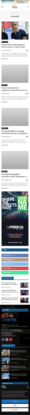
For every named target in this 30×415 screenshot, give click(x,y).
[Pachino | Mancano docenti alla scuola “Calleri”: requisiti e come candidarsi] (6, 368)
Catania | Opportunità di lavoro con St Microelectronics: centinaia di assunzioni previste (19, 374)
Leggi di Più (5, 58)
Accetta (15, 401)
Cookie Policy (14, 413)
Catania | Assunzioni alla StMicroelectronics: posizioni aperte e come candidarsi (19, 359)
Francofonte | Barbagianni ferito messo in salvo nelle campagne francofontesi (13, 46)
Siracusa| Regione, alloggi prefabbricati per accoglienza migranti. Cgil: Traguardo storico (15, 132)
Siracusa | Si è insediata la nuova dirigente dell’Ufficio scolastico (18, 351)
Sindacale (5, 128)
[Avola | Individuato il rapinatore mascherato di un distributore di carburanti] (15, 74)
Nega (15, 405)
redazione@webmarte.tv (10, 335)
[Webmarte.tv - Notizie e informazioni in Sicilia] (15, 7)
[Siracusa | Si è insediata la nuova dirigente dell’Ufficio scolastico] (6, 353)
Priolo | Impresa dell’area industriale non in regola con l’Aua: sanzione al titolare (10, 283)
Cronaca (4, 85)
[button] (27, 387)
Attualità (4, 42)
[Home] (12, 13)
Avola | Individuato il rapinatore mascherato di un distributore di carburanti (14, 89)
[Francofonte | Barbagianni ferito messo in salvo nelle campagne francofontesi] (15, 30)
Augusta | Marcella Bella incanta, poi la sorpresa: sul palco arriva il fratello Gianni (10, 291)
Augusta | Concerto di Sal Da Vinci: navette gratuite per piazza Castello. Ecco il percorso (10, 298)
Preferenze (15, 409)
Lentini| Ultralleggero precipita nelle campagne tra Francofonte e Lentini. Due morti (14, 175)
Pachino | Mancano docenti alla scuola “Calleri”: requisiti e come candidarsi (18, 367)
